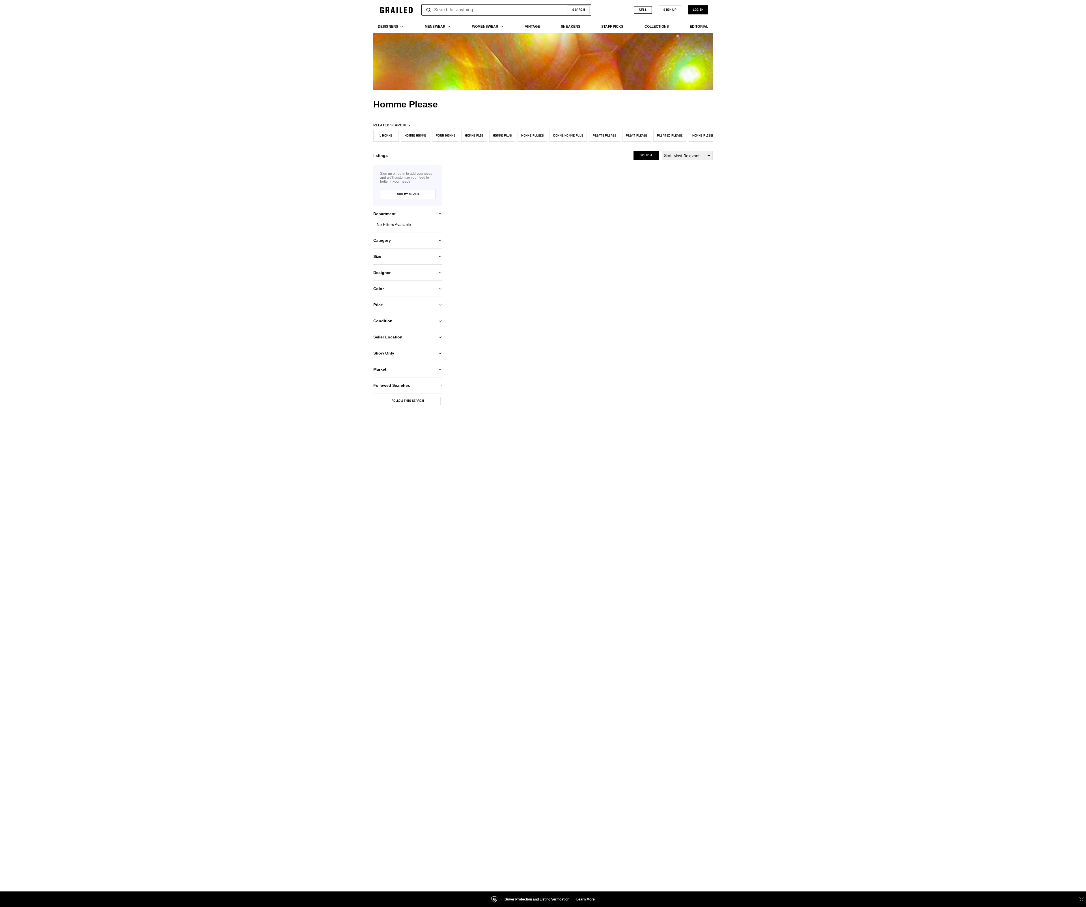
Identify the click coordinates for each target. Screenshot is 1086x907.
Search (578, 9)
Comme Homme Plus (568, 135)
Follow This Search (408, 400)
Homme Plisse (703, 135)
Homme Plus (502, 135)
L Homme (386, 135)
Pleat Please (636, 135)
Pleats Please (604, 135)
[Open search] (429, 10)
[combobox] (506, 10)
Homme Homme (415, 135)
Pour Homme (445, 135)
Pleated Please (669, 135)
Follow (646, 155)
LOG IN (698, 9)
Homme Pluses (532, 135)
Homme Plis (474, 135)
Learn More (585, 899)
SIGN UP (669, 9)
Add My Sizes (408, 194)
